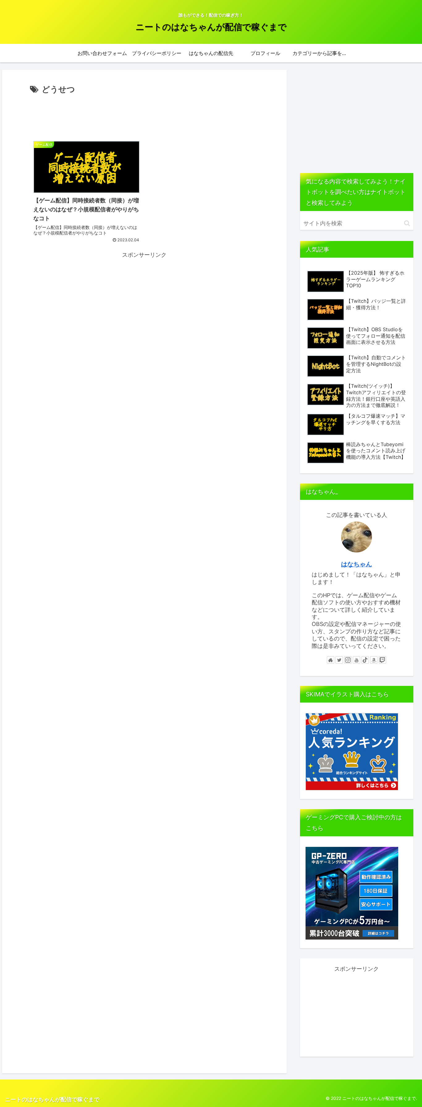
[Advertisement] (144, 113)
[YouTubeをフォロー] (356, 660)
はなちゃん (356, 564)
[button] (407, 223)
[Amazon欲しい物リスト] (374, 660)
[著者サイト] (330, 660)
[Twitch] (382, 660)
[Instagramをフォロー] (348, 660)
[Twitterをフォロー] (339, 660)
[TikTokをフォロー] (365, 660)
